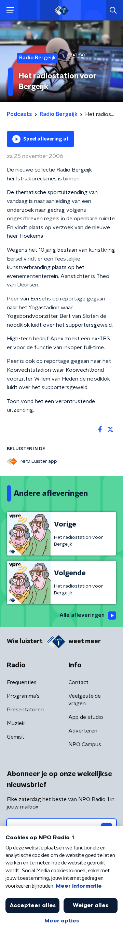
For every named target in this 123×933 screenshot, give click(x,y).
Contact (78, 682)
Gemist (15, 737)
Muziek (16, 723)
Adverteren (82, 731)
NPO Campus (84, 744)
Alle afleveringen (82, 615)
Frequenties (22, 682)
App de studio (85, 717)
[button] (10, 10)
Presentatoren (25, 709)
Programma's (23, 696)
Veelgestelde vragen (84, 699)
